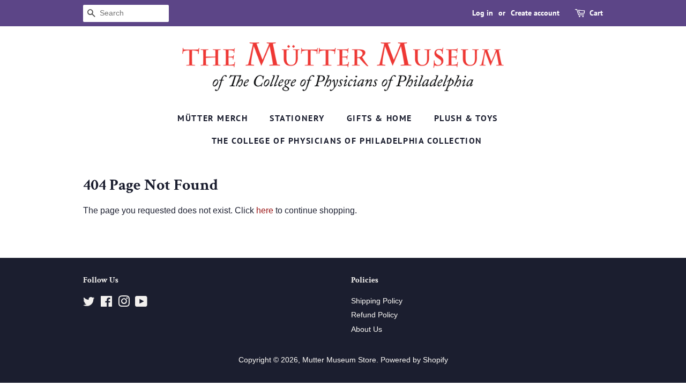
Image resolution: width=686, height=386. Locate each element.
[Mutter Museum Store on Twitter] (89, 304)
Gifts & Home (379, 118)
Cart (596, 13)
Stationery (297, 118)
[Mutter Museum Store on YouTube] (141, 304)
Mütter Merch (212, 118)
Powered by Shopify (414, 360)
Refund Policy (374, 315)
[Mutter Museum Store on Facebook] (106, 304)
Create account (535, 13)
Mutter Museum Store (339, 360)
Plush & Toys (466, 118)
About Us (366, 329)
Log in (482, 13)
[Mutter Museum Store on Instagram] (124, 304)
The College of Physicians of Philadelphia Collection (347, 140)
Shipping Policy (376, 301)
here (264, 210)
